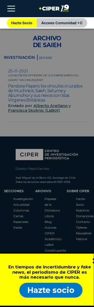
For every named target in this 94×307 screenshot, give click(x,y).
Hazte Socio (21, 23)
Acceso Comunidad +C (62, 23)
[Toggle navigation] (11, 9)
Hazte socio (50, 290)
